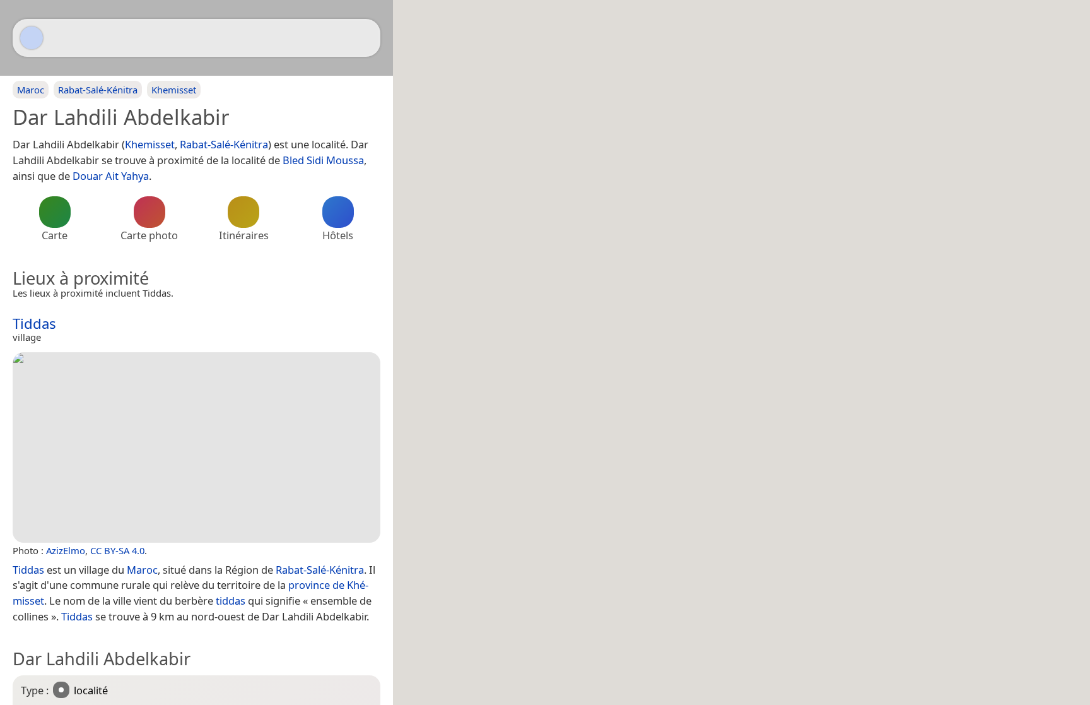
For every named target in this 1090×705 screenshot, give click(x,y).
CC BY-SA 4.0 (117, 550)
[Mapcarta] (31, 38)
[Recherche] (364, 38)
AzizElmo (65, 550)
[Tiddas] (196, 447)
